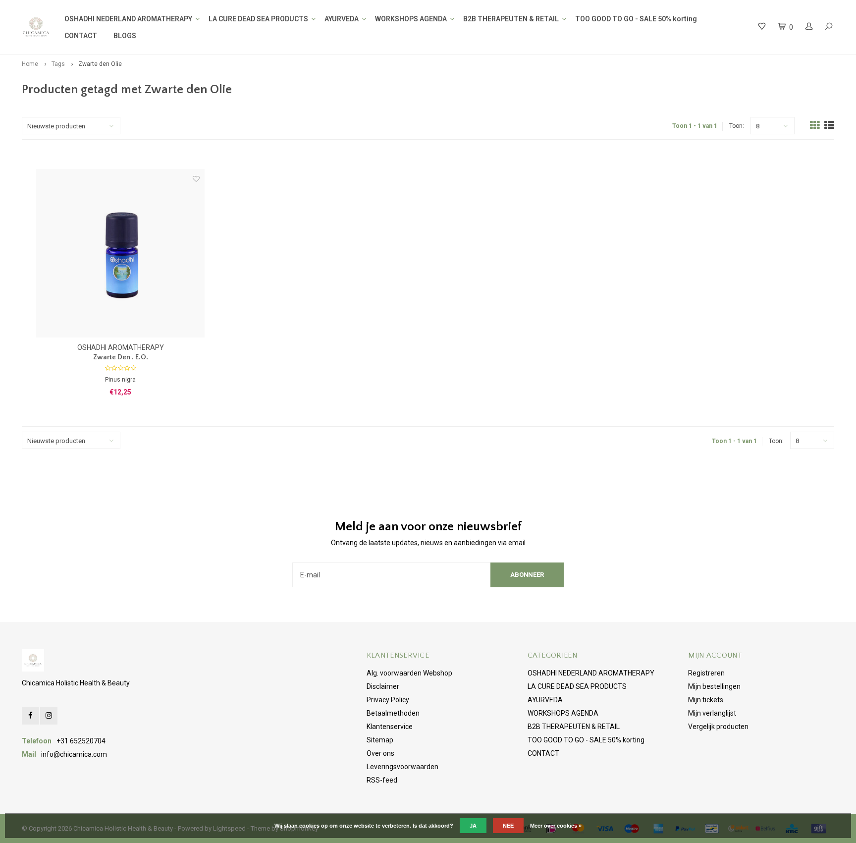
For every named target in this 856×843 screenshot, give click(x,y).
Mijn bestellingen (714, 686)
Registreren (706, 673)
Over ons (380, 753)
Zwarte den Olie (100, 63)
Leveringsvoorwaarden (402, 767)
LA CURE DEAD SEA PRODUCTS (258, 19)
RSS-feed (382, 780)
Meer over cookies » (556, 826)
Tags (58, 63)
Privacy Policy (388, 700)
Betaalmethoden (393, 713)
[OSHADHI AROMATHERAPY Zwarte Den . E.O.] (120, 253)
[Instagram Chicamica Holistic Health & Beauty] (48, 716)
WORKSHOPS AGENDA (411, 19)
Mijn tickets (705, 700)
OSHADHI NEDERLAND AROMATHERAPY (128, 19)
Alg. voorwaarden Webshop (409, 673)
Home (30, 63)
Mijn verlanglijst (712, 713)
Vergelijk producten (718, 727)
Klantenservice (390, 727)
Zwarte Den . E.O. (120, 357)
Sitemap (380, 740)
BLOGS (124, 36)
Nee (508, 826)
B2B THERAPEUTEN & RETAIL (511, 19)
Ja (473, 826)
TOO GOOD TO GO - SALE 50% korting (636, 19)
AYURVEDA (341, 19)
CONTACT (80, 36)
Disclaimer (383, 686)
